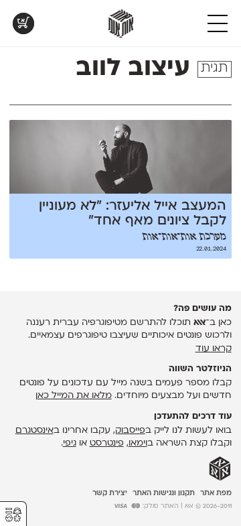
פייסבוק (130, 430)
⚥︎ (13, 515)
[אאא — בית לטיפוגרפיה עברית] (220, 469)
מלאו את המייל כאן (73, 395)
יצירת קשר (109, 493)
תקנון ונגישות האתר (164, 493)
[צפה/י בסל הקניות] (23, 23)
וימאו (138, 443)
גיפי (69, 443)
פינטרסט (107, 443)
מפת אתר (216, 493)
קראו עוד (213, 348)
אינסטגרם (34, 430)
